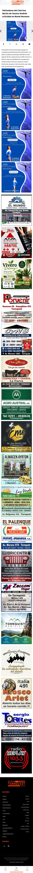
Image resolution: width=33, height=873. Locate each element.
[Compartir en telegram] (23, 44)
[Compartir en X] (10, 44)
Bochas (5, 837)
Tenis (4, 811)
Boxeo (27, 832)
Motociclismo (26, 804)
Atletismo (5, 802)
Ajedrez (5, 799)
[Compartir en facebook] (3, 44)
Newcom (27, 821)
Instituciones (26, 810)
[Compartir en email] (29, 44)
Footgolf (27, 815)
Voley (4, 822)
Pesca (27, 818)
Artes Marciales (7, 805)
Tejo (28, 823)
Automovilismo (7, 808)
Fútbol (4, 796)
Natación (5, 825)
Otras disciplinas (25, 807)
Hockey (27, 799)
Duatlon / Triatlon (25, 826)
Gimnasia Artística (7, 828)
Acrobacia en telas (24, 829)
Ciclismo (27, 796)
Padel (27, 812)
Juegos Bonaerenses (8, 834)
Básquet (5, 831)
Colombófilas (6, 814)
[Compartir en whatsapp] (16, 44)
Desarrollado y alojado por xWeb (16, 862)
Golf (28, 802)
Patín (4, 816)
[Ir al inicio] (17, 2)
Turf (4, 819)
